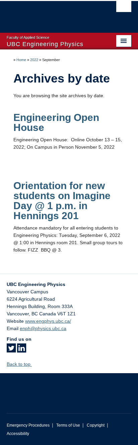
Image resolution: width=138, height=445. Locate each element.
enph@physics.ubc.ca (43, 328)
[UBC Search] (123, 8)
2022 (34, 60)
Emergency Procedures (28, 425)
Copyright (96, 425)
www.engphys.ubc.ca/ (48, 321)
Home (21, 60)
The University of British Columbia (50, 13)
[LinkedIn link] (21, 350)
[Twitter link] (11, 350)
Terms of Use (68, 425)
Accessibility (18, 433)
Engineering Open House (56, 122)
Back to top (19, 364)
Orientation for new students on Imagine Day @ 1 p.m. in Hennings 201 (62, 200)
